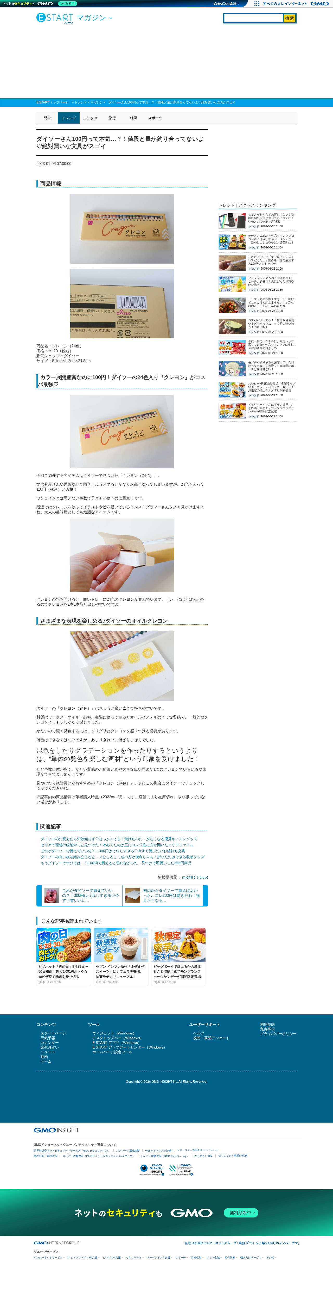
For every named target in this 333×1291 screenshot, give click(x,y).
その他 (270, 1257)
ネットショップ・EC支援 (82, 1257)
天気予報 (48, 1038)
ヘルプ (198, 1033)
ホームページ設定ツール (112, 1052)
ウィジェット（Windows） (114, 1033)
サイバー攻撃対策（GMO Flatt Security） (164, 1156)
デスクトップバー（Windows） (118, 1038)
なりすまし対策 (204, 1156)
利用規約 (267, 1024)
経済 (133, 118)
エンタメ (90, 118)
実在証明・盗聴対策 (45, 1156)
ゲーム (46, 1061)
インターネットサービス (48, 1257)
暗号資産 (230, 1257)
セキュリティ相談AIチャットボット (198, 1150)
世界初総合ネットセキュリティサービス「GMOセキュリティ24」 (72, 1150)
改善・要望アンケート (211, 1038)
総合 (47, 118)
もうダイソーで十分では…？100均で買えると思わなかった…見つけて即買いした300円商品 (116, 863)
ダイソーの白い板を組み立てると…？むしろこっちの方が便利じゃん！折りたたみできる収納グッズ (122, 857)
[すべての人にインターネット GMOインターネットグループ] (296, 3)
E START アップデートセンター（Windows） (129, 1047)
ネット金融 (213, 1257)
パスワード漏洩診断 (128, 1150)
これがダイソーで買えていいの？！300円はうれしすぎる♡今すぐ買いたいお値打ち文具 (113, 851)
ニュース (48, 1052)
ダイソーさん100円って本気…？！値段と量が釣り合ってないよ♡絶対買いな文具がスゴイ (172, 102)
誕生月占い (50, 1047)
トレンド (80, 102)
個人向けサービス (250, 1257)
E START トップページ (52, 102)
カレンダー (50, 1042)
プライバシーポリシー (278, 1034)
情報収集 (196, 1257)
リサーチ (180, 1257)
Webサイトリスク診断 (158, 1150)
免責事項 (267, 1029)
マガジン (96, 102)
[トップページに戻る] (55, 18)
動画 (44, 1057)
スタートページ (53, 1033)
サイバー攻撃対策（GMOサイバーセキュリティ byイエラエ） (99, 1156)
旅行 (112, 118)
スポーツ (155, 118)
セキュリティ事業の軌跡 (232, 1155)
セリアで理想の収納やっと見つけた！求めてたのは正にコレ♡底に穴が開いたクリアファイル (117, 845)
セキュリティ (134, 1257)
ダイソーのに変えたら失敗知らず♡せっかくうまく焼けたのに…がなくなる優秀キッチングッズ (119, 839)
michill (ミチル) (195, 877)
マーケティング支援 (158, 1257)
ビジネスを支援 (112, 1257)
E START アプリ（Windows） (117, 1042)
